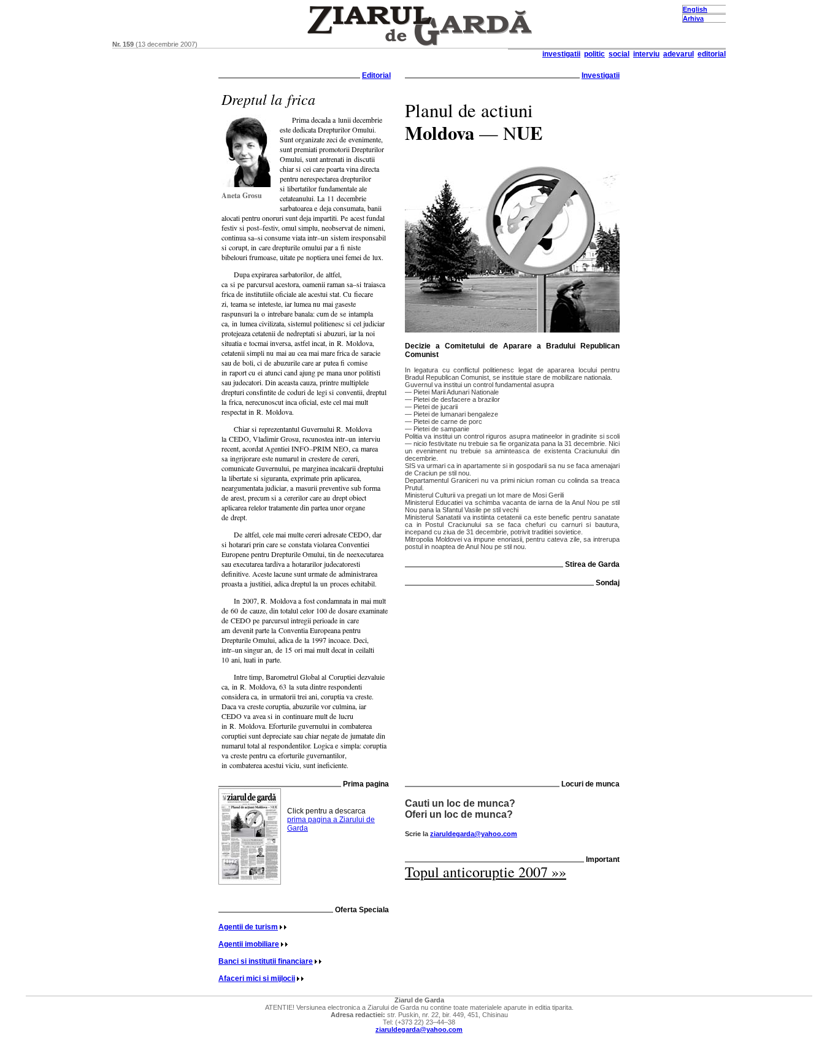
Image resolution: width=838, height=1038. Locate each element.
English (695, 9)
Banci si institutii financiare (265, 961)
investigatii (561, 54)
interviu (646, 54)
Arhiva (693, 18)
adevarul (678, 54)
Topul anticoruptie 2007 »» (485, 872)
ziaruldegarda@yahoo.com (473, 833)
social (619, 54)
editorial (712, 54)
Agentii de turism (248, 927)
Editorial (376, 75)
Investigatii (601, 75)
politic (594, 54)
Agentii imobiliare (248, 944)
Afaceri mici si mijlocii (256, 978)
